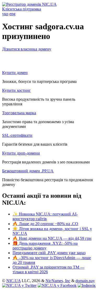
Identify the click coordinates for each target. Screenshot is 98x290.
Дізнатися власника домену (26, 49)
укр (5, 14)
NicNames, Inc (57, 280)
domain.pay (85, 280)
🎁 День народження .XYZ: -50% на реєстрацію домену (45, 245)
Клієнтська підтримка (21, 9)
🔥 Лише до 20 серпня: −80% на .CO (45, 223)
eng (12, 14)
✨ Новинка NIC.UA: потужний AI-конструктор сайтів (45, 216)
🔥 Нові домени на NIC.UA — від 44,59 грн (52, 238)
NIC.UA (13, 280)
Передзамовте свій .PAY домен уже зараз (49, 253)
